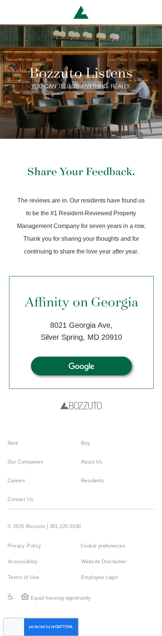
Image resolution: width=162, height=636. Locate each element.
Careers (17, 480)
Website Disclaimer (103, 561)
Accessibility (23, 561)
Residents (92, 480)
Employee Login (99, 577)
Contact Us (21, 499)
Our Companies (25, 462)
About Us (91, 462)
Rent (13, 443)
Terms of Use (23, 577)
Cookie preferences (103, 546)
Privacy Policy (24, 546)
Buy (85, 443)
